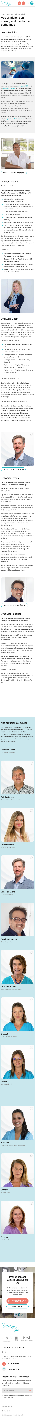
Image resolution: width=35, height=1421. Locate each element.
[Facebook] (2, 1352)
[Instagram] (5, 1352)
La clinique (10, 14)
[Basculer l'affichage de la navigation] (32, 3)
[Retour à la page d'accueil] (10, 1327)
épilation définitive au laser (15, 119)
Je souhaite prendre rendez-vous (19, 1300)
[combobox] (28, 3)
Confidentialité (6, 1411)
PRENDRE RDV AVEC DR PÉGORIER (14, 605)
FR (28, 3)
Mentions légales (7, 1406)
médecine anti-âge (9, 88)
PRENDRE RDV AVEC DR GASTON (14, 173)
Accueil (3, 14)
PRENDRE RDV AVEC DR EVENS (13, 469)
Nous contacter (17, 1306)
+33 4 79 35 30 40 (13, 1364)
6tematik (20, 1415)
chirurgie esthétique (23, 86)
